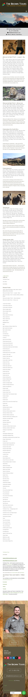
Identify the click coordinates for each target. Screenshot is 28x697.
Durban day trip (8, 66)
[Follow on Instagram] (8, 658)
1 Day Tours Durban (13, 130)
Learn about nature (6, 452)
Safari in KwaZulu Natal (7, 467)
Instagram (5, 584)
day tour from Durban (12, 108)
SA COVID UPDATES (10, 690)
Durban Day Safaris (13, 65)
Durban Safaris (18, 252)
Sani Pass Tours (20, 137)
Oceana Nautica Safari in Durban (9, 461)
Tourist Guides (15, 572)
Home (4, 431)
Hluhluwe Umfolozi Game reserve (13, 259)
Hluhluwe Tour (5, 424)
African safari (13, 104)
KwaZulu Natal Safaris (7, 448)
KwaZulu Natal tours (7, 450)
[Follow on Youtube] (5, 658)
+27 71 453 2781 (14, 30)
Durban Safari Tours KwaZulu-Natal (11, 68)
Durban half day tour (7, 377)
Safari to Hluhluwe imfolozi (8, 473)
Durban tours (6, 137)
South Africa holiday (16, 113)
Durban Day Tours (11, 136)
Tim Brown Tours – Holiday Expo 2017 (10, 508)
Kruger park (5, 441)
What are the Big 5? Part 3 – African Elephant (11, 298)
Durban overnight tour (7, 386)
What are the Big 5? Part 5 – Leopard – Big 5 (14, 57)
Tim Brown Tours (6, 279)
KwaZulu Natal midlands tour (8, 444)
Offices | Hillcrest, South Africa (14, 34)
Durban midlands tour (7, 378)
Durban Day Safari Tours (13, 248)
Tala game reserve (6, 501)
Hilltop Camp (5, 405)
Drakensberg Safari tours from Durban (10, 346)
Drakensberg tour (13, 133)
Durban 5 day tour (6, 358)
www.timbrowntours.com (7, 579)
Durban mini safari (6, 380)
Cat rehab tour (20, 243)
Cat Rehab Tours (6, 245)
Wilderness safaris (6, 539)
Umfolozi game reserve (7, 527)
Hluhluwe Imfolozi (19, 254)
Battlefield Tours (6, 322)
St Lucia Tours (5, 497)
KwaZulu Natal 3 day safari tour (9, 443)
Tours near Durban (20, 214)
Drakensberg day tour (12, 132)
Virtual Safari (12, 116)
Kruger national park (7, 439)
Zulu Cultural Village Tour (8, 540)
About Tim (14, 643)
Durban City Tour (6, 362)
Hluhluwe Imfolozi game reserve (10, 255)
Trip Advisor (22, 572)
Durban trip (8, 213)
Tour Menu (5, 281)
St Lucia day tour (6, 491)
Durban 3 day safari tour (7, 356)
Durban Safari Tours (17, 66)
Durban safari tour (6, 390)
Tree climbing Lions (6, 523)
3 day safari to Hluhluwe (7, 307)
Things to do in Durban (7, 507)
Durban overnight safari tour (8, 384)
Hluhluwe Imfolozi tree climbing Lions (10, 416)
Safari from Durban (6, 465)
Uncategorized (6, 531)
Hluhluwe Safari (6, 74)
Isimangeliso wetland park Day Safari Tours (11, 437)
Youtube (4, 588)
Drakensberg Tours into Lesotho (13, 134)
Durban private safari (8, 239)
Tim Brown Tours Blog (13, 114)
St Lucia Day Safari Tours (8, 490)
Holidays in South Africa (7, 429)
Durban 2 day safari (6, 354)
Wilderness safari (6, 537)
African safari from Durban (15, 59)
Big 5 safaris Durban (11, 243)
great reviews (9, 564)
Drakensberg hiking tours (8, 343)
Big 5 (7, 61)
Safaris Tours (5, 475)
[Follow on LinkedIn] (14, 658)
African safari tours (6, 318)
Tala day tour (6, 207)
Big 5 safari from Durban (10, 62)
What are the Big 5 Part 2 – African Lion (13, 103)
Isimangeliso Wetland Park (8, 435)
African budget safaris (7, 311)
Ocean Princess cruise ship (8, 459)
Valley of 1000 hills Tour (17, 216)
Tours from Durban (17, 139)
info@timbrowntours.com (14, 32)
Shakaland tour (6, 480)
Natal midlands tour (6, 458)
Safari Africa (8, 113)
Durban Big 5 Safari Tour (12, 63)
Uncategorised (6, 529)
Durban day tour (14, 175)
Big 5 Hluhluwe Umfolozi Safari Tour (10, 326)
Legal (5, 685)
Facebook (5, 582)
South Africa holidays (7, 484)
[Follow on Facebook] (11, 658)
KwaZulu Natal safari (7, 446)
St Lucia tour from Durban (8, 495)
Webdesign (11, 680)
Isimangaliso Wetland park (8, 433)
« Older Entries (6, 275)
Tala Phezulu (5, 503)
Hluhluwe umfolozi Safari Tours (10, 261)
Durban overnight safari (7, 382)
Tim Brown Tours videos (7, 514)
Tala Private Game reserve (8, 505)
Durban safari (13, 251)
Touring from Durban (7, 516)
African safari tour (6, 316)
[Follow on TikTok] (19, 658)
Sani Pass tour (12, 137)
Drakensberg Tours (6, 350)
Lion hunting (5, 456)
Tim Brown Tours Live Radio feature (10, 512)
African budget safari (7, 309)
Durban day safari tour (7, 365)
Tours (4, 518)
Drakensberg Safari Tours (8, 345)
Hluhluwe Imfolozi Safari (12, 71)
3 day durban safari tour (7, 305)
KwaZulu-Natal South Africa (14, 29)
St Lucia (4, 488)
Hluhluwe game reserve (7, 407)
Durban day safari (15, 246)
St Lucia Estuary (6, 493)
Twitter (4, 586)
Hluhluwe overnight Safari (17, 72)
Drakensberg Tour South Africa (10, 129)
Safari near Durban (6, 469)
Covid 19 (4, 337)
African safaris (5, 320)
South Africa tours (6, 486)
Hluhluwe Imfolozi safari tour (13, 111)
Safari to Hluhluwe (6, 471)
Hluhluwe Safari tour (15, 258)
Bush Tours (5, 331)
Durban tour (9, 69)
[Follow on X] (16, 658)
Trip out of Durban (7, 216)
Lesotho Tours (5, 454)
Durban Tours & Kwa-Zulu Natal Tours (10, 401)
